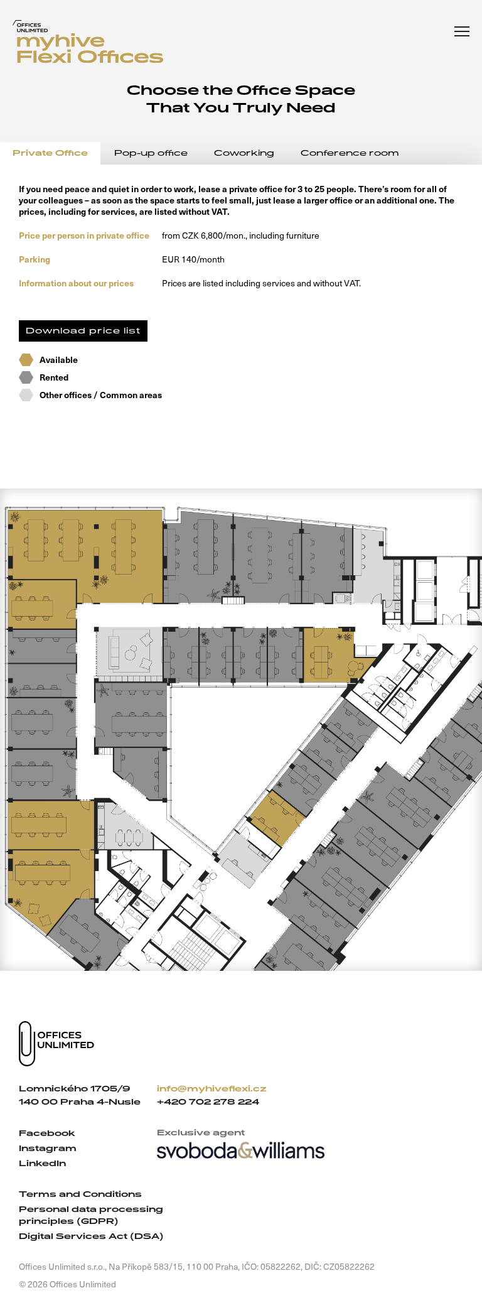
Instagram (48, 1148)
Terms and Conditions (80, 1194)
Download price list (83, 330)
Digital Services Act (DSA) (91, 1236)
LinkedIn (42, 1163)
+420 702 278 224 (208, 1102)
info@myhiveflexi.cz (212, 1088)
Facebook (47, 1133)
